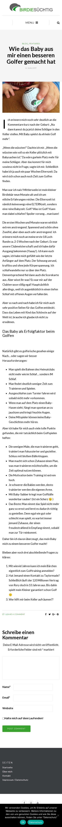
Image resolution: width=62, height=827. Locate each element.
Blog (25, 44)
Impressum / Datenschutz (15, 779)
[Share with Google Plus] (54, 614)
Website (7, 708)
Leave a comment (15, 614)
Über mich (7, 771)
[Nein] (58, 815)
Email (6, 697)
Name (6, 687)
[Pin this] (58, 614)
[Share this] (46, 614)
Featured (34, 44)
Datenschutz (35, 822)
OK (22, 822)
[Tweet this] (50, 614)
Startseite (7, 767)
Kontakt (6, 775)
